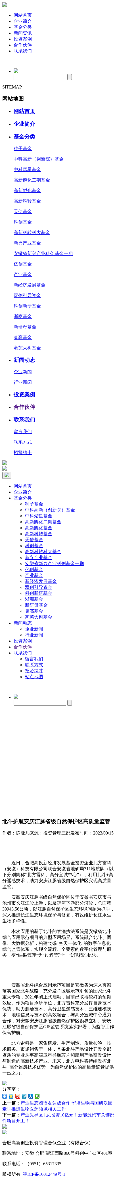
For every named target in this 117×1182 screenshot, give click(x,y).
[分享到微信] (37, 1096)
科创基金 (23, 222)
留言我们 (23, 431)
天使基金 (23, 211)
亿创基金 (23, 264)
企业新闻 (23, 371)
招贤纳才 (34, 670)
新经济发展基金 (29, 285)
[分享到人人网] (30, 1096)
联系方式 (23, 442)
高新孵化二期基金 (32, 180)
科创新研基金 (27, 306)
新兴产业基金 (27, 243)
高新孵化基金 (27, 190)
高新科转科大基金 (32, 232)
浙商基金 (23, 316)
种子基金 (23, 148)
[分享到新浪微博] (17, 1096)
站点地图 (34, 676)
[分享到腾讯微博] (24, 1096)
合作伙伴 (23, 45)
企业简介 (23, 21)
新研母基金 (25, 327)
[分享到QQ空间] (11, 1096)
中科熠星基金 (27, 169)
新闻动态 (24, 360)
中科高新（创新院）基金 (39, 159)
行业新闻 (23, 382)
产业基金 (23, 274)
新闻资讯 (23, 33)
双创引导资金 (27, 295)
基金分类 (23, 27)
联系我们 (23, 51)
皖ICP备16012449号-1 (44, 1174)
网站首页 (23, 15)
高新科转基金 (27, 201)
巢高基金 (23, 337)
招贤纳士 (23, 452)
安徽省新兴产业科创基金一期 (43, 253)
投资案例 (23, 39)
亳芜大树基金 (27, 347)
